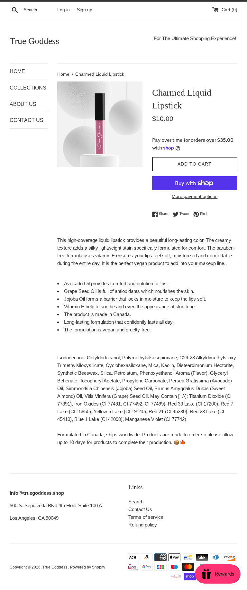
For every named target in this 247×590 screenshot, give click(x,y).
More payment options (194, 196)
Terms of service (145, 517)
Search (135, 501)
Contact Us (140, 509)
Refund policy (142, 524)
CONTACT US (26, 120)
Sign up (84, 9)
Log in (63, 9)
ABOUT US (23, 104)
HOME (17, 71)
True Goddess (34, 41)
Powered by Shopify (87, 567)
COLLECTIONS (28, 87)
